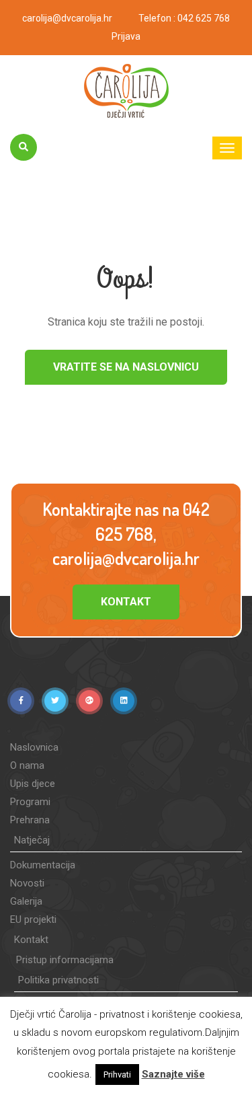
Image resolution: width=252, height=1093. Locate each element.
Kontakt (126, 601)
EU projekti (33, 919)
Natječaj (32, 840)
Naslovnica (34, 747)
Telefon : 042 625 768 (184, 18)
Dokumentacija (42, 865)
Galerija (26, 901)
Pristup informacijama (65, 960)
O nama (27, 765)
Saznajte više (173, 1074)
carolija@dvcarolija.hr (67, 18)
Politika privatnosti (58, 980)
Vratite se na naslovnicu (126, 367)
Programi (30, 802)
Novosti (27, 883)
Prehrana (30, 820)
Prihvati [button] (117, 1074)
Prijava (126, 36)
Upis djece (32, 784)
